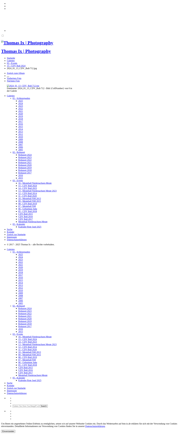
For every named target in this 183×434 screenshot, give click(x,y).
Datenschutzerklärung (17, 239)
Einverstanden (8, 431)
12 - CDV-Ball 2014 (27, 193)
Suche (9, 229)
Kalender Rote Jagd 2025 (29, 227)
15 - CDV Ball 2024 (27, 185)
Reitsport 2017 (25, 173)
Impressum (12, 237)
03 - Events (18, 180)
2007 (20, 144)
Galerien (11, 96)
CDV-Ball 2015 (25, 214)
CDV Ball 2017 (25, 219)
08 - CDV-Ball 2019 (27, 203)
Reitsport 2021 (25, 162)
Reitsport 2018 (25, 170)
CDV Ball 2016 (25, 216)
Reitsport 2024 (25, 155)
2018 (20, 119)
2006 (20, 147)
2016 (20, 124)
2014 (20, 129)
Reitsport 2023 (25, 157)
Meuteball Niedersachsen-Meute (32, 221)
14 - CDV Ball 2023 (27, 188)
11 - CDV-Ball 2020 (27, 196)
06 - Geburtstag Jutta (27, 209)
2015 (20, 126)
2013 (20, 131)
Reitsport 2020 (25, 165)
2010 (20, 137)
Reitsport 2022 (25, 160)
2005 (20, 149)
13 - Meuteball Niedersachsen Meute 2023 (37, 191)
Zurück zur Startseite (16, 234)
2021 (20, 111)
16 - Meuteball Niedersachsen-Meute (35, 183)
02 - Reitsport (19, 152)
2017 (20, 121)
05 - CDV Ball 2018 (27, 211)
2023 (20, 106)
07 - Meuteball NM (27, 206)
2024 (20, 103)
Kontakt (10, 232)
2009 (20, 139)
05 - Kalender (19, 224)
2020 (20, 113)
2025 (20, 101)
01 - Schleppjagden (21, 98)
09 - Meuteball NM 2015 (29, 201)
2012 (20, 134)
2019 (20, 116)
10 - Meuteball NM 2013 (29, 198)
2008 (20, 142)
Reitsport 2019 (25, 167)
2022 (20, 108)
